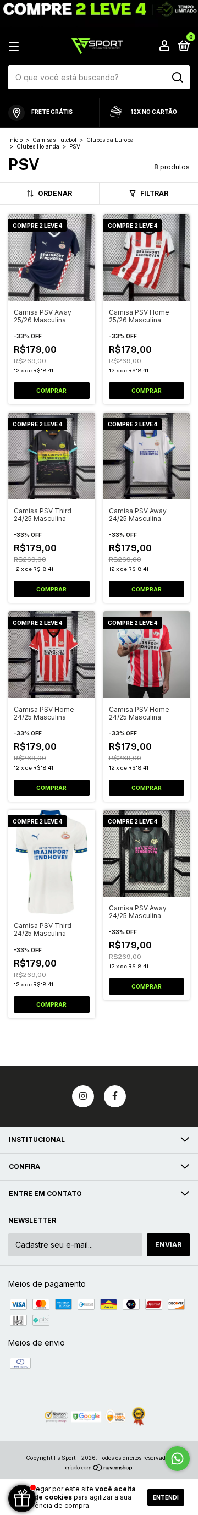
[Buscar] (177, 77)
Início (15, 139)
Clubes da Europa (110, 139)
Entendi (166, 1497)
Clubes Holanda (38, 146)
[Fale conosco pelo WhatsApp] (177, 1458)
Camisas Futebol (54, 139)
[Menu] (15, 46)
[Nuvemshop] (99, 1468)
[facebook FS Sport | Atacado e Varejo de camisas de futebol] (115, 1096)
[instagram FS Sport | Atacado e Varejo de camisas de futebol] (83, 1096)
